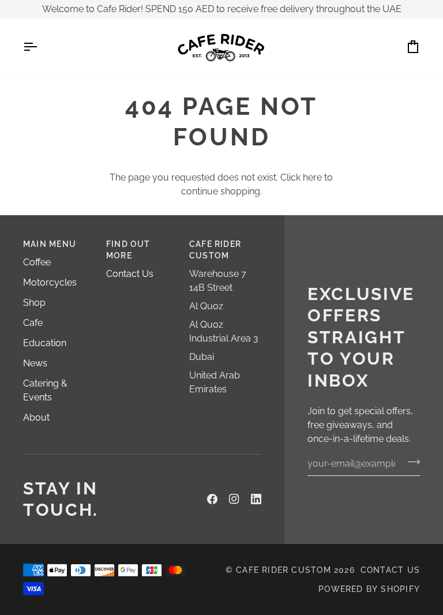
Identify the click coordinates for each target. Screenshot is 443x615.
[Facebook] (212, 499)
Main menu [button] (49, 244)
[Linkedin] (256, 499)
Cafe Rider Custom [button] (215, 249)
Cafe (33, 322)
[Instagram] (234, 499)
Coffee (37, 262)
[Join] (410, 462)
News (35, 363)
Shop (34, 302)
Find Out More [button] (128, 249)
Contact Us (129, 273)
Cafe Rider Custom (283, 570)
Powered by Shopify (369, 589)
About (36, 417)
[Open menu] (40, 47)
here (312, 177)
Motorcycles (50, 282)
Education (44, 342)
